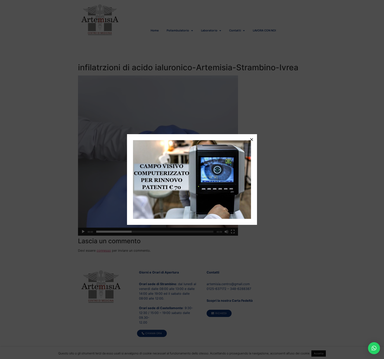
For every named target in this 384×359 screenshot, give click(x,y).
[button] (374, 348)
